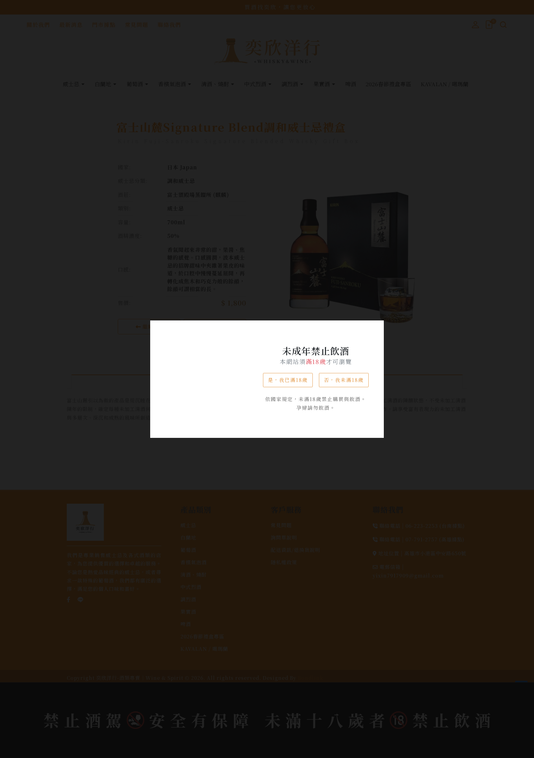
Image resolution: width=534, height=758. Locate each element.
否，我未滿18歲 (344, 379)
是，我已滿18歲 (288, 379)
